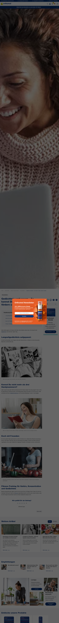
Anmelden (24, 316)
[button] (45, 300)
